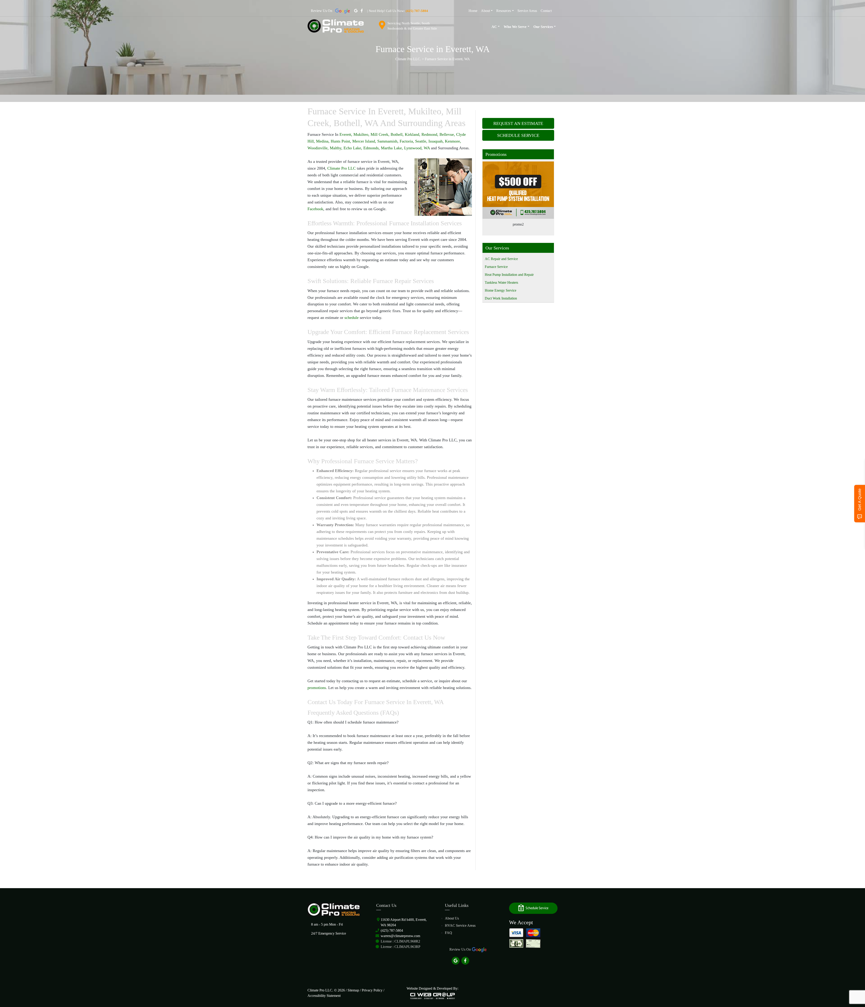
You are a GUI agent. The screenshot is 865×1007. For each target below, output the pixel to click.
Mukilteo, (361, 134)
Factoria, (407, 141)
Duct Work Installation (501, 298)
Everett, (345, 134)
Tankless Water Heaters (501, 282)
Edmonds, (371, 148)
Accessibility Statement (324, 996)
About (485, 11)
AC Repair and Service (501, 259)
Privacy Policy (372, 990)
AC (494, 27)
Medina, (323, 141)
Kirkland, (412, 134)
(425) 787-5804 (392, 930)
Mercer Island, (364, 141)
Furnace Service (496, 267)
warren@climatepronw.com (400, 936)
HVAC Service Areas (460, 925)
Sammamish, (387, 141)
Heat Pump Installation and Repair (509, 275)
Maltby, (336, 148)
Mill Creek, (380, 134)
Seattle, (421, 141)
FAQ (448, 933)
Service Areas (527, 11)
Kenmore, (453, 141)
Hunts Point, (341, 141)
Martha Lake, (392, 148)
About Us (452, 918)
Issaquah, (436, 141)
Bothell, (397, 134)
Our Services (543, 27)
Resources (503, 11)
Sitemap (353, 990)
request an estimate (518, 123)
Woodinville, (318, 148)
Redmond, (429, 134)
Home (473, 11)
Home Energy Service (500, 290)
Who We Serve (515, 27)
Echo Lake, (353, 148)
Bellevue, (447, 134)
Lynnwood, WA (417, 148)
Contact (546, 11)
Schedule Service (518, 135)
